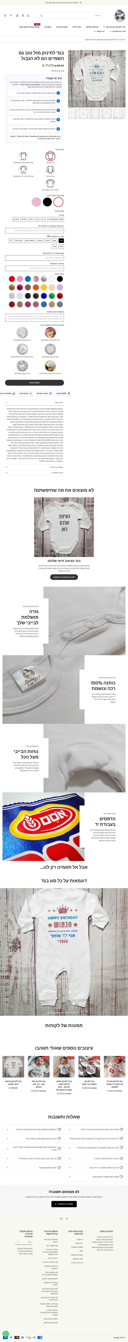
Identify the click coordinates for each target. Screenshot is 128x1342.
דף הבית (122, 39)
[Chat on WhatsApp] (5, 1334)
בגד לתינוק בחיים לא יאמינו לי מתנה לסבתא (114, 1084)
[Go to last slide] (121, 78)
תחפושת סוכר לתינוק (50, 1279)
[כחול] (28, 279)
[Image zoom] (97, 78)
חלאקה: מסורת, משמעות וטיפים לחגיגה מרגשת (49, 1312)
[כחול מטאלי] (44, 296)
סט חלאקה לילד (52, 1245)
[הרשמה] (18, 1242)
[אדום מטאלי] (60, 296)
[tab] (75, 1012)
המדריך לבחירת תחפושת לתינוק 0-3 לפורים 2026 (50, 1251)
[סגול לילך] (60, 287)
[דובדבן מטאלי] (20, 287)
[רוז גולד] (36, 279)
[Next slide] (71, 78)
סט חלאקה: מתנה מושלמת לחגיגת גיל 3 (50, 1273)
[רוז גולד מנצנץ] (36, 304)
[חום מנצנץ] (20, 304)
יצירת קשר (79, 1243)
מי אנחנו (80, 1239)
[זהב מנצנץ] (52, 304)
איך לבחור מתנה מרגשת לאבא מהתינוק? (49, 1305)
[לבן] (52, 279)
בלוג (81, 1251)
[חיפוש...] (41, 15)
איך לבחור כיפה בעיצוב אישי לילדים (49, 1298)
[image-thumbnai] (118, 113)
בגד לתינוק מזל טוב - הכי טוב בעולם (39, 1084)
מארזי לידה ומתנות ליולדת (51, 1283)
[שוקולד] (28, 287)
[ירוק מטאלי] (52, 296)
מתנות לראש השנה (51, 1319)
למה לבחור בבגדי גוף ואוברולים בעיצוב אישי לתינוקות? (50, 1291)
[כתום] (36, 287)
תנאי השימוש (78, 1259)
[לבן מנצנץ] (20, 296)
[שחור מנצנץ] (28, 296)
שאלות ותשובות (77, 1247)
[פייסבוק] (11, 15)
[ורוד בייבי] (20, 279)
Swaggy (117, 1337)
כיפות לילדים (53, 1258)
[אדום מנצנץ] (12, 304)
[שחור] (60, 279)
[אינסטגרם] (5, 15)
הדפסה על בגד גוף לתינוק (51, 1240)
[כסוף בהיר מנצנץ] (12, 296)
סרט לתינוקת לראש (51, 1323)
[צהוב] (44, 287)
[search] (28, 15)
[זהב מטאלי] (12, 287)
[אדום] (12, 279)
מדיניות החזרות (77, 1263)
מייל (29, 1242)
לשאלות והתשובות (65, 1204)
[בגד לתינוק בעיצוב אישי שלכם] (13, 1067)
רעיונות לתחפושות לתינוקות (51, 1267)
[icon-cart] (17, 15)
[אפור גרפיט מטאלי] (36, 296)
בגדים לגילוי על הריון (50, 1262)
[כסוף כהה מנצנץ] (60, 304)
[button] (34, 383)
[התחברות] (23, 15)
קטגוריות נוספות (77, 1255)
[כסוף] (44, 279)
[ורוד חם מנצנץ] (28, 304)
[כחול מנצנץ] (44, 304)
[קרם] (52, 287)
